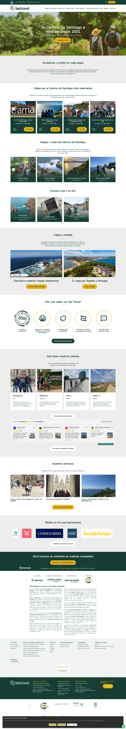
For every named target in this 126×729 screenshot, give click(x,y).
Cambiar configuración (72, 724)
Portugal (52, 648)
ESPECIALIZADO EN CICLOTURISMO (54, 575)
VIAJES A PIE (61, 8)
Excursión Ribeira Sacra (84, 648)
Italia (51, 652)
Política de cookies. (99, 720)
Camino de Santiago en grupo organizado (34, 644)
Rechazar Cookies (61, 724)
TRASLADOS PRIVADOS (92, 8)
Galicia (51, 646)
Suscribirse (108, 686)
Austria (52, 650)
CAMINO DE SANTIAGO (51, 8)
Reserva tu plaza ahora (63, 39)
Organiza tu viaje (64, 646)
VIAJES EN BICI (70, 8)
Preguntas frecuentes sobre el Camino (104, 646)
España (52, 644)
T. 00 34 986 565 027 (80, 687)
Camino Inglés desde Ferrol (30, 654)
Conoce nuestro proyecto (36, 286)
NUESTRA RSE (89, 575)
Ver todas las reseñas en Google (63, 448)
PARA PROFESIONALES (71, 575)
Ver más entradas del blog (63, 507)
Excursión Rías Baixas (83, 646)
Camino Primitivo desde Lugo (30, 652)
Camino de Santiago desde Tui (31, 646)
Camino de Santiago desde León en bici (33, 650)
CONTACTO (113, 8)
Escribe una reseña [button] (106, 421)
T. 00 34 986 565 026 (38, 687)
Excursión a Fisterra (83, 644)
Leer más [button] (15, 440)
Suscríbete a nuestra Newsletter (63, 562)
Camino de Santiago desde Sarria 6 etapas (34, 648)
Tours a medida (90, 286)
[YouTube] (17, 661)
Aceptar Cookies (52, 724)
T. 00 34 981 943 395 (63, 688)
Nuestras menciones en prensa (63, 543)
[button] (3, 35)
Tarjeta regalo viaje (65, 644)
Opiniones (13, 648)
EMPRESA (106, 8)
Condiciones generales (100, 648)
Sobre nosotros (14, 644)
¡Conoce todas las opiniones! (63, 416)
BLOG (101, 8)
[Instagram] (10, 661)
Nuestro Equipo (14, 646)
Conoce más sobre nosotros (63, 341)
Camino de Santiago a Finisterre (31, 656)
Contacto (97, 644)
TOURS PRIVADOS (80, 8)
